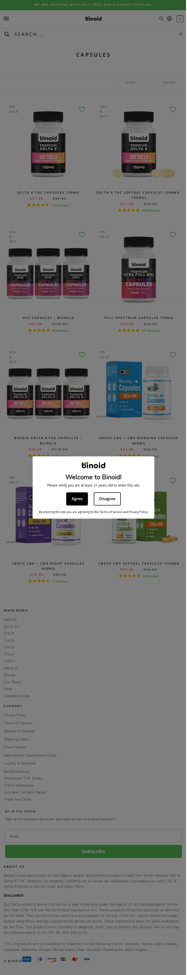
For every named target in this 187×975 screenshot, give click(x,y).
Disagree (105, 498)
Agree (75, 498)
